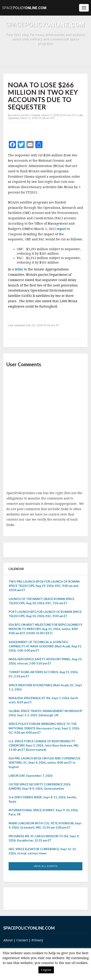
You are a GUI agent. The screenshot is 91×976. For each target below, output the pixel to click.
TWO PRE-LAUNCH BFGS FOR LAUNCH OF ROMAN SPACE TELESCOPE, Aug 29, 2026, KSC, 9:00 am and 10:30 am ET (44, 586)
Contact (22, 940)
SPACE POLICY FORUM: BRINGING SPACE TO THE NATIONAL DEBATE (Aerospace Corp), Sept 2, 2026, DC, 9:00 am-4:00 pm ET (44, 728)
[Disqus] (45, 429)
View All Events (45, 866)
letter (19, 269)
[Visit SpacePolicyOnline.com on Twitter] (38, 898)
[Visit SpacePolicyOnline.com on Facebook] (44, 898)
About (8, 940)
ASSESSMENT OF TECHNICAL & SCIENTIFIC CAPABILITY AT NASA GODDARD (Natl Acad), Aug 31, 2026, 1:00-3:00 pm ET (45, 646)
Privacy (37, 940)
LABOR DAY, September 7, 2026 (31, 775)
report (62, 229)
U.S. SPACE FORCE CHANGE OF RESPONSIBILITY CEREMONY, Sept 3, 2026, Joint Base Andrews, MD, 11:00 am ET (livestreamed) (44, 745)
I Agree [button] (46, 970)
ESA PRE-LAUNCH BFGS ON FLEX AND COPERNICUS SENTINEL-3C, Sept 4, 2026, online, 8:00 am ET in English (44, 763)
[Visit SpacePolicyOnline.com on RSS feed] (51, 898)
